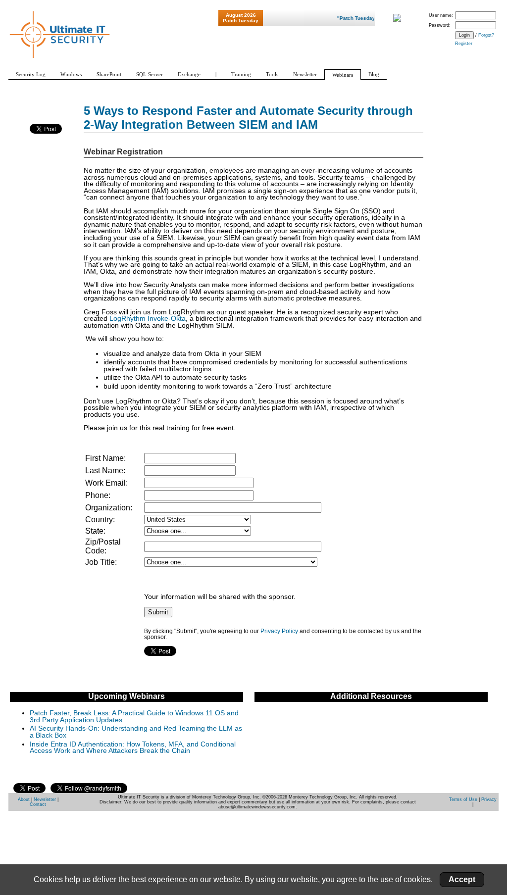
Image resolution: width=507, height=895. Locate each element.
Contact (38, 804)
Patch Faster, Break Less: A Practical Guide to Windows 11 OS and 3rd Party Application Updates (134, 716)
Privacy (489, 799)
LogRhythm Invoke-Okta (147, 318)
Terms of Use (463, 799)
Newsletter (45, 799)
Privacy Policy (279, 631)
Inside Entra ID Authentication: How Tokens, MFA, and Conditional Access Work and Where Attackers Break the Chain (133, 748)
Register (463, 43)
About (24, 799)
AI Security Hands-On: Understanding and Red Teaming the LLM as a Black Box (136, 732)
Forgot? (486, 35)
